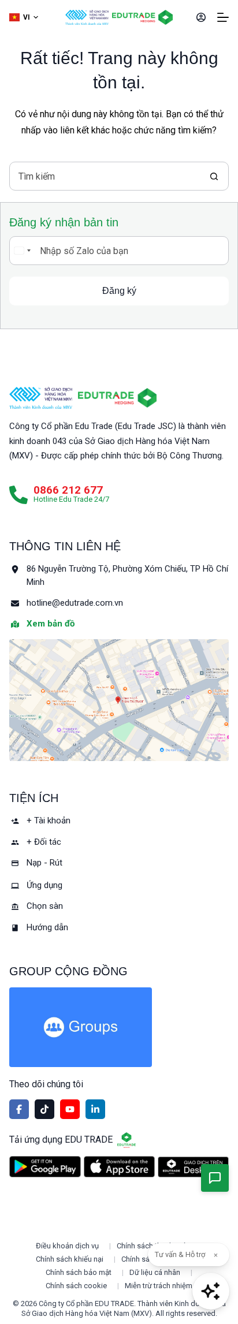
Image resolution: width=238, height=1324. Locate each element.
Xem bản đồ (51, 623)
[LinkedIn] (95, 1109)
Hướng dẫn (47, 927)
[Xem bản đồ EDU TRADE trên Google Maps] (118, 700)
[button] (23, 18)
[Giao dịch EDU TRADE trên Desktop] (193, 1167)
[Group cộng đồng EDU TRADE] (118, 1027)
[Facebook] (19, 1109)
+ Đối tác (44, 842)
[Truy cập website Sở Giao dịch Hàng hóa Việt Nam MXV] (87, 17)
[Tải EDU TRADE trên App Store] (119, 1166)
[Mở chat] (210, 1291)
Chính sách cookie (76, 1285)
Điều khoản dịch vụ (67, 1245)
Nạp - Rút (44, 862)
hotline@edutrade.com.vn (75, 603)
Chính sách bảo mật (78, 1272)
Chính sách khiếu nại (69, 1259)
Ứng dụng (44, 885)
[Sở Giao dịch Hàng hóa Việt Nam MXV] (40, 398)
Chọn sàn (45, 906)
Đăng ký (119, 291)
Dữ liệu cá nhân (154, 1272)
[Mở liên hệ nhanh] (215, 1178)
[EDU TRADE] (117, 398)
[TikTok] (44, 1109)
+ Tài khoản (48, 820)
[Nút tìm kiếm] (214, 176)
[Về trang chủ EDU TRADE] (142, 17)
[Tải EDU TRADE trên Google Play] (44, 1166)
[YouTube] (70, 1109)
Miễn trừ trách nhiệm (158, 1285)
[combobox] (105, 176)
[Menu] (223, 17)
